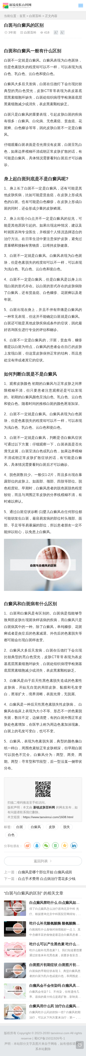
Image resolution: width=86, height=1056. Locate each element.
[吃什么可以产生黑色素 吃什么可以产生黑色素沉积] (15, 949)
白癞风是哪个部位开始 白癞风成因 (45, 872)
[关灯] (80, 1045)
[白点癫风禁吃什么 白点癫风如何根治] (15, 908)
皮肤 (52, 827)
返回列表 (41, 861)
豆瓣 (55, 845)
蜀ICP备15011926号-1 (49, 1038)
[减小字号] (62, 32)
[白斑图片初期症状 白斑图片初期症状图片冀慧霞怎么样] (15, 970)
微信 (46, 845)
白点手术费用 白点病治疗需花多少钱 (46, 879)
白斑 (19, 827)
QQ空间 (64, 845)
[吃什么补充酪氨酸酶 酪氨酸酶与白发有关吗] (15, 929)
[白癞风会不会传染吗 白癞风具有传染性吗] (15, 991)
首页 (22, 16)
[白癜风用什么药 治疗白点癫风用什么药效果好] (15, 1011)
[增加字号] (56, 32)
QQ (37, 845)
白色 (11, 835)
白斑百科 (35, 16)
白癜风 (36, 827)
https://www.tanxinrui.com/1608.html (48, 817)
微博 (27, 845)
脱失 (66, 827)
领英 (74, 845)
